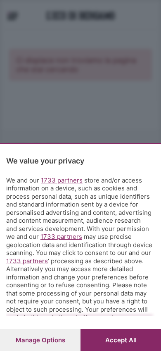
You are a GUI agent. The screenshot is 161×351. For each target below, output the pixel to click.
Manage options (40, 340)
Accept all (121, 340)
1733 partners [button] (62, 180)
